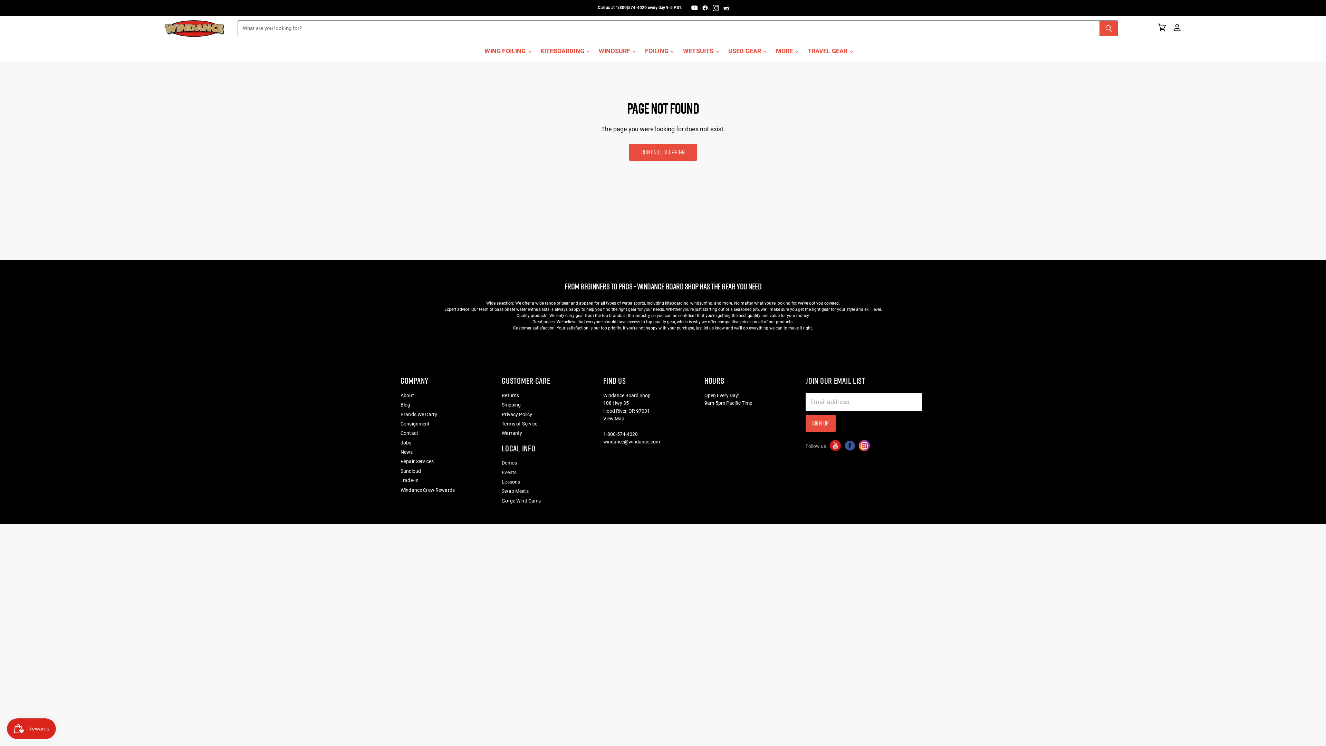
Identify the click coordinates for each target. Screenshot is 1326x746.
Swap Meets (515, 491)
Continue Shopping (663, 152)
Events (509, 472)
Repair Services (417, 461)
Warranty (512, 433)
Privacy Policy (517, 414)
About (407, 395)
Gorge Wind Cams (521, 501)
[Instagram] (716, 8)
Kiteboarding (563, 51)
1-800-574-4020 (620, 434)
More (785, 51)
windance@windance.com (631, 441)
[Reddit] (726, 8)
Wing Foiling (505, 51)
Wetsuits (699, 51)
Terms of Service (519, 424)
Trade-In (410, 480)
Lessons (511, 482)
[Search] (1108, 28)
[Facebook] (705, 8)
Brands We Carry (419, 414)
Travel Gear (828, 51)
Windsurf (615, 51)
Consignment (415, 424)
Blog (406, 405)
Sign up (820, 423)
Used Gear (745, 51)
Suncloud (411, 471)
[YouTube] (694, 8)
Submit (1287, 728)
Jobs (406, 443)
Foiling (657, 51)
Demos (509, 463)
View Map (613, 418)
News (407, 452)
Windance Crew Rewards (428, 490)
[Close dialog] (1318, 640)
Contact (409, 433)
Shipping (511, 405)
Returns (510, 395)
